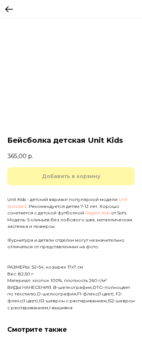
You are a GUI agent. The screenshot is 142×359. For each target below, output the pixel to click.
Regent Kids (97, 212)
